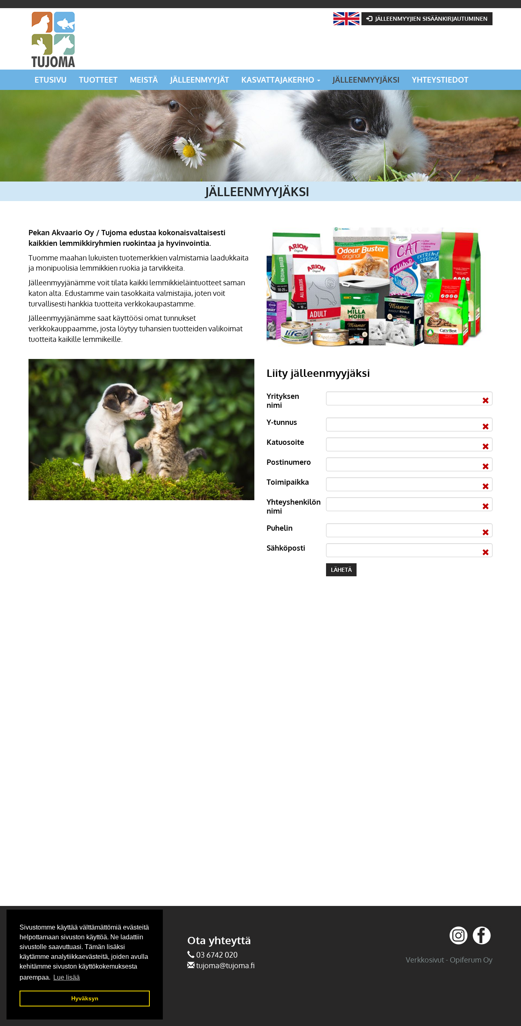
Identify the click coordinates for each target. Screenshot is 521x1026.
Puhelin (280, 527)
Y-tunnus (282, 422)
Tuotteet (98, 79)
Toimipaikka (288, 481)
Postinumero (289, 461)
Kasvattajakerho (278, 79)
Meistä (144, 79)
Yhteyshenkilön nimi (293, 506)
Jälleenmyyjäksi (366, 79)
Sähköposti (286, 547)
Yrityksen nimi (283, 400)
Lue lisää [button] (66, 977)
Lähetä (341, 569)
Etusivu (51, 79)
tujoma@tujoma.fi (225, 965)
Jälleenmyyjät (199, 79)
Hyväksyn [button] (85, 998)
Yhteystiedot (440, 79)
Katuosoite (285, 442)
